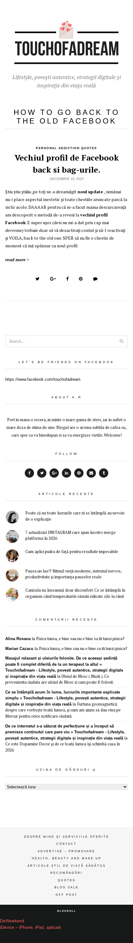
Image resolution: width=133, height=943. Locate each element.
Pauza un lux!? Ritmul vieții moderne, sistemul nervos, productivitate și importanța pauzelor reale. (73, 574)
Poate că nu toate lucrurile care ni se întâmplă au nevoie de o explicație (75, 516)
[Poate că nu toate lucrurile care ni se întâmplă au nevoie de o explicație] (12, 518)
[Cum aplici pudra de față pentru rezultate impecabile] (12, 556)
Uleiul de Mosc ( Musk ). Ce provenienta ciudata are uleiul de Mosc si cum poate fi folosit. (59, 679)
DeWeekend (12, 920)
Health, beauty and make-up (66, 858)
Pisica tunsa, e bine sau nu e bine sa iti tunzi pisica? (80, 638)
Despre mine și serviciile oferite (66, 836)
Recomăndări (66, 872)
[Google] (54, 473)
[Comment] (95, 278)
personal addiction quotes (66, 148)
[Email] (91, 473)
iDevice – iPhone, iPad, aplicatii (30, 927)
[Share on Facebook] (67, 278)
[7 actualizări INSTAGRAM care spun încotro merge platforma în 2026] (12, 537)
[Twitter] (41, 473)
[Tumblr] (103, 473)
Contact (66, 843)
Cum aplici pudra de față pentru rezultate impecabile (71, 551)
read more (15, 259)
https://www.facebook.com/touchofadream (42, 379)
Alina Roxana (18, 638)
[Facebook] (29, 473)
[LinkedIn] (66, 473)
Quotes (66, 880)
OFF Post (67, 894)
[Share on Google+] (53, 278)
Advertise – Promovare (66, 851)
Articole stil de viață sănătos (67, 865)
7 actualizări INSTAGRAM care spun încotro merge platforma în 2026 (70, 535)
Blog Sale (66, 887)
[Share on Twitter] (38, 278)
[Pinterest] (79, 473)
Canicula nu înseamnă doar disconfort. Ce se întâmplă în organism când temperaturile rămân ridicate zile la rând (75, 593)
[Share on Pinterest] (81, 278)
